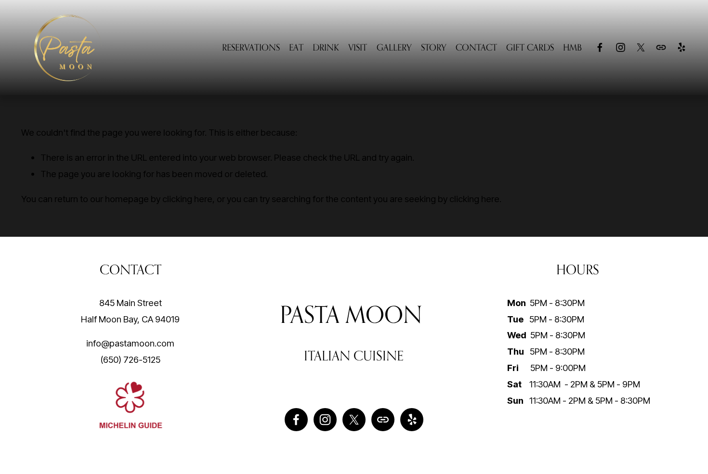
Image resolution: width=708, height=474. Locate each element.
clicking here (187, 198)
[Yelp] (681, 47)
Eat (296, 47)
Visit (357, 47)
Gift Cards (530, 47)
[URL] (661, 47)
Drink (326, 47)
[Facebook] (599, 47)
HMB (572, 47)
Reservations (251, 47)
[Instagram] (620, 47)
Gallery (394, 47)
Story (433, 47)
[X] (640, 47)
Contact (476, 47)
